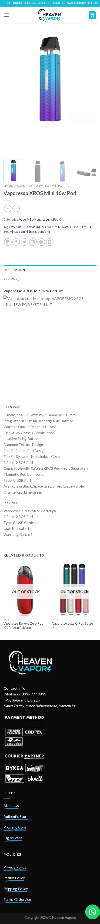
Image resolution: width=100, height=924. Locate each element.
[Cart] (92, 15)
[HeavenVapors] (50, 15)
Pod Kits (58, 219)
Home (8, 186)
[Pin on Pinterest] (41, 242)
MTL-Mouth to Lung (46, 186)
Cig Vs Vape (13, 838)
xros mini (9, 231)
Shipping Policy (15, 888)
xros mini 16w (25, 231)
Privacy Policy (14, 867)
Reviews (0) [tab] (12, 279)
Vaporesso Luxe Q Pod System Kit (73, 625)
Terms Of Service (17, 899)
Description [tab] (14, 270)
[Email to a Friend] (33, 242)
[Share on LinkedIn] (49, 242)
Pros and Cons (14, 827)
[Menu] (6, 15)
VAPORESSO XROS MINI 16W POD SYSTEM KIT (60, 227)
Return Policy (14, 877)
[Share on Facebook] (16, 242)
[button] (92, 911)
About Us (11, 805)
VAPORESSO (19, 227)
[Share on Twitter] (24, 242)
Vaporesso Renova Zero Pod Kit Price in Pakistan (23, 625)
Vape (21, 186)
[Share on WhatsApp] (8, 242)
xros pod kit (42, 231)
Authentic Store (15, 816)
